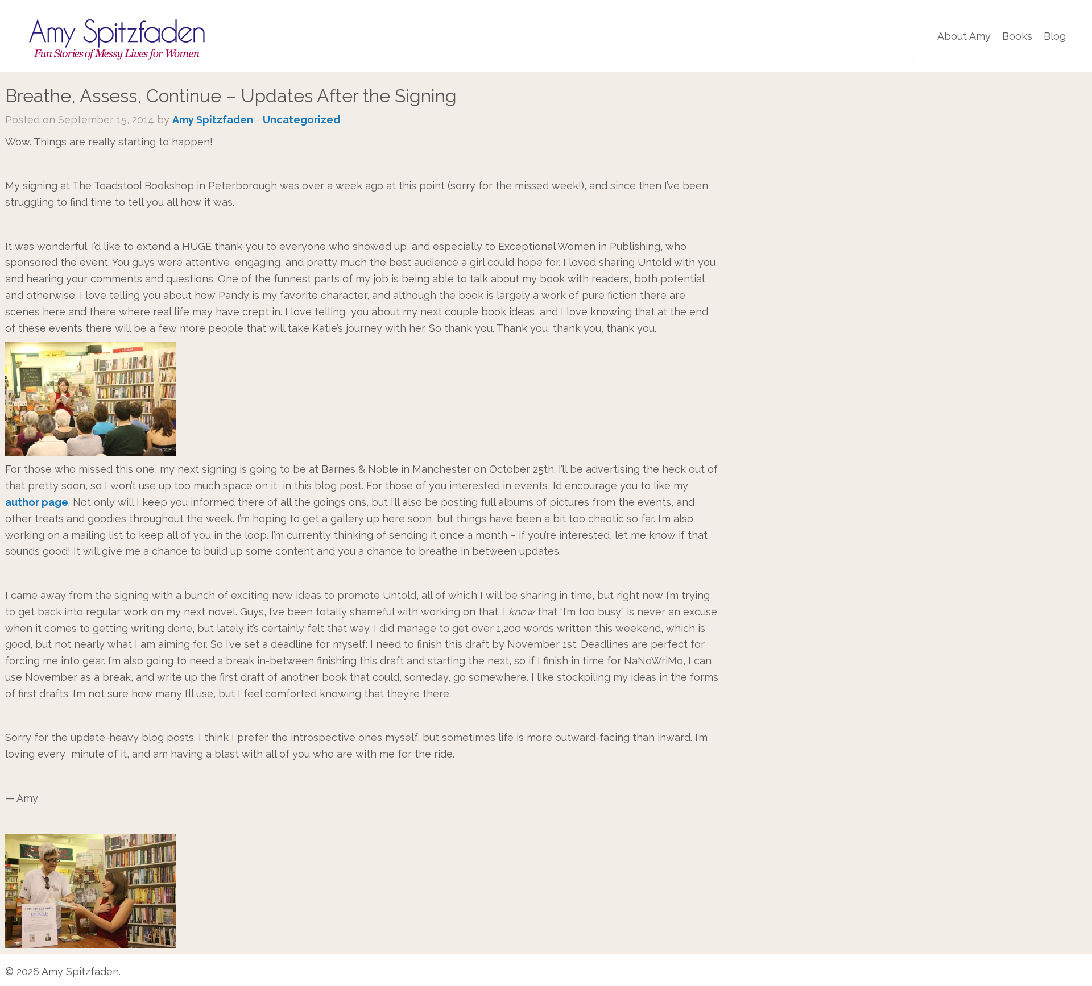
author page (36, 502)
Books (1017, 36)
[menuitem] (964, 36)
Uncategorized (301, 120)
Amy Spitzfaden (212, 120)
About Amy (964, 36)
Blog (1055, 36)
